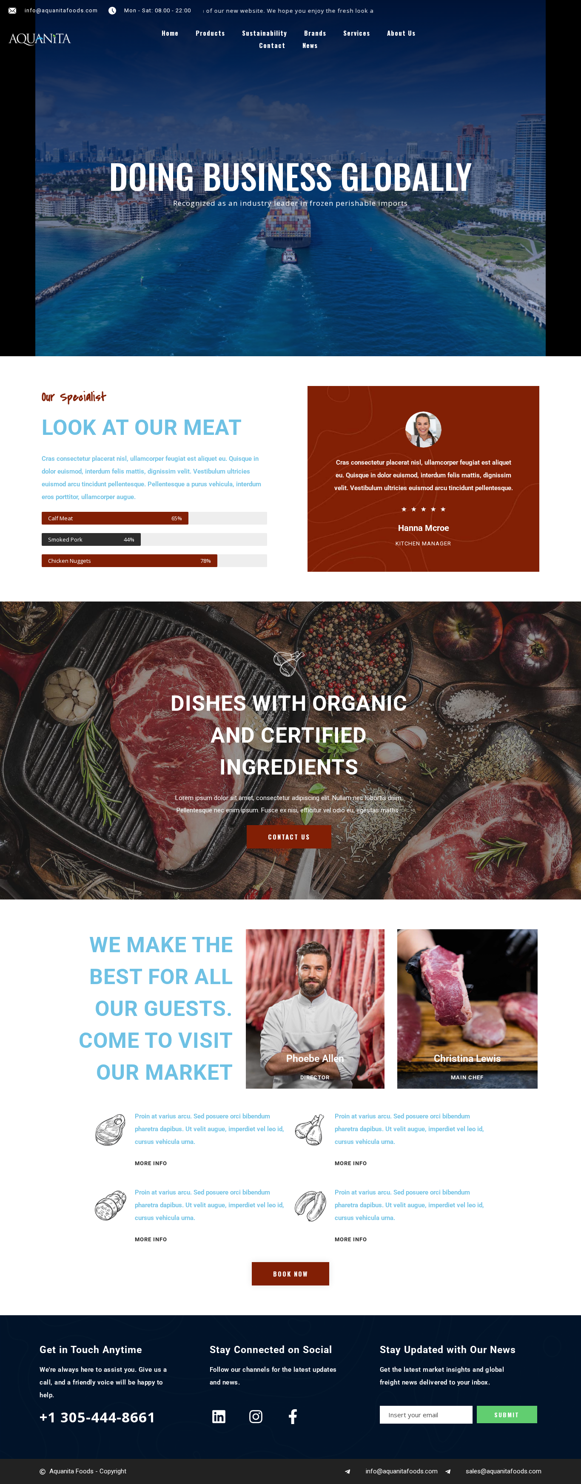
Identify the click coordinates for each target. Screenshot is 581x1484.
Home (170, 33)
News (310, 45)
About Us (401, 33)
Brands (315, 33)
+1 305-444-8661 (98, 1417)
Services (356, 33)
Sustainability (264, 33)
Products (210, 33)
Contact (272, 45)
